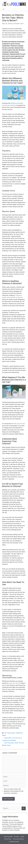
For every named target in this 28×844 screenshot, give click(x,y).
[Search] (24, 808)
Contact (22, 836)
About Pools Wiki (8, 836)
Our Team (16, 836)
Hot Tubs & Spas (9, 733)
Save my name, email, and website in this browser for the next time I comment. (13, 791)
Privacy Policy (7, 839)
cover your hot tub (14, 683)
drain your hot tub (19, 423)
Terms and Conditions (18, 839)
